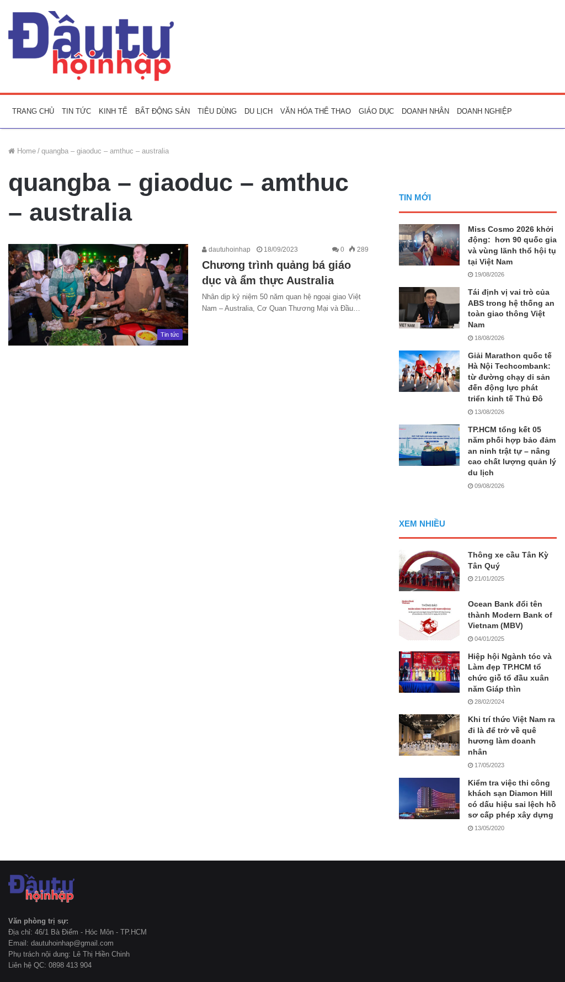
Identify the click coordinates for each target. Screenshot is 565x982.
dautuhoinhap (228, 249)
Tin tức (76, 111)
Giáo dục (376, 111)
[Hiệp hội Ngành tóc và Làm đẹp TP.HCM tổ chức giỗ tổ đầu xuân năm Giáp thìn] (429, 672)
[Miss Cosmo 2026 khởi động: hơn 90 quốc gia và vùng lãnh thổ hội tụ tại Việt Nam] (429, 245)
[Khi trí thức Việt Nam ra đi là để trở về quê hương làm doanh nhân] (429, 735)
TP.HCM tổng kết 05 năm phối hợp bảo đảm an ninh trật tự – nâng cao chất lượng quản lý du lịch (512, 451)
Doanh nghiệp (484, 111)
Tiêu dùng (217, 111)
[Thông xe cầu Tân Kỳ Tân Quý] (429, 570)
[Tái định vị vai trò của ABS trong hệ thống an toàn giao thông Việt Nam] (429, 307)
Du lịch (258, 111)
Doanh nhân (425, 111)
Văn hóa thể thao (315, 111)
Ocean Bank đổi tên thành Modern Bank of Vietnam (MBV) (510, 614)
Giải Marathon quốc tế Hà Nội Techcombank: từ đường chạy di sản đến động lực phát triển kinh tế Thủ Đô (510, 377)
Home (25, 151)
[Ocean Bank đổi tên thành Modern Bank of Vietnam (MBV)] (429, 619)
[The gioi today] (91, 46)
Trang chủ (33, 111)
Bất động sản (162, 111)
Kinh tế (113, 111)
